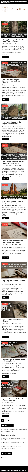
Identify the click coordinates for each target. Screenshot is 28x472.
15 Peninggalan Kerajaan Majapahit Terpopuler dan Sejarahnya (12, 202)
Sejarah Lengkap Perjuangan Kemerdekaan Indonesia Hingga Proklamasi (11, 81)
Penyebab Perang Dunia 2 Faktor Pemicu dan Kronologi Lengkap (14, 360)
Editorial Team (17, 43)
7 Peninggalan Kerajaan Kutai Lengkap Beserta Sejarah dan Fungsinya (14, 2)
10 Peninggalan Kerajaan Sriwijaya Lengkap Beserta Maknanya (12, 123)
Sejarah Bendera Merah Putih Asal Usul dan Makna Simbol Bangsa (13, 399)
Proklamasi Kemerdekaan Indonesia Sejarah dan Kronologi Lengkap (12, 241)
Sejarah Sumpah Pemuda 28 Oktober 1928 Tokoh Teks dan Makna (13, 162)
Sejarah (5, 23)
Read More (5, 57)
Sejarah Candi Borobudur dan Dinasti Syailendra (13, 320)
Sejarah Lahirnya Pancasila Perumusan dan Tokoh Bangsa (13, 281)
